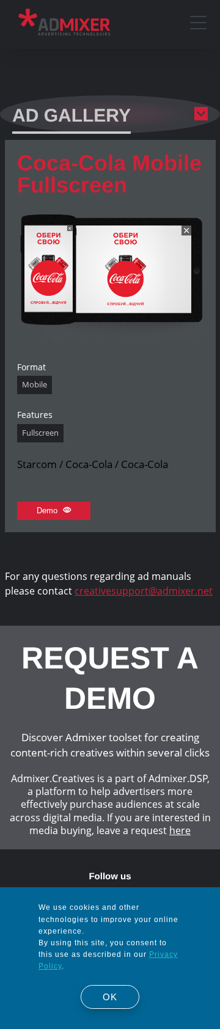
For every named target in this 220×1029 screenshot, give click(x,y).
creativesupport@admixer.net (144, 591)
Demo (48, 510)
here (180, 830)
